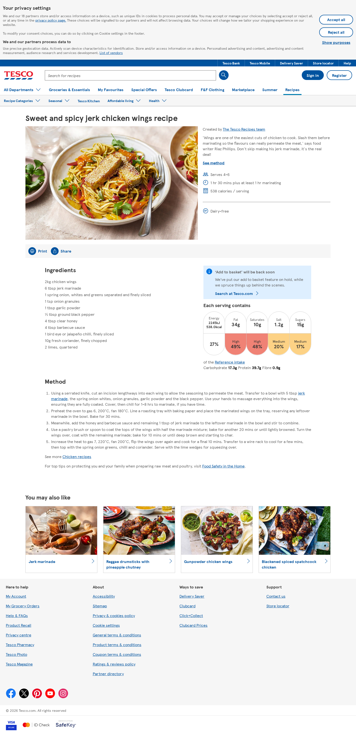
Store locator (277, 606)
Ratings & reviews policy (114, 664)
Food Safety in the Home (223, 466)
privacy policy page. (50, 20)
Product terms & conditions (117, 644)
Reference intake (230, 362)
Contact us (276, 596)
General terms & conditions (117, 635)
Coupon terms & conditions (117, 654)
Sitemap (100, 606)
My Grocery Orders (22, 606)
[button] (231, 63)
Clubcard (187, 606)
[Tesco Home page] (18, 75)
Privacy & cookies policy (114, 615)
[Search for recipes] (224, 75)
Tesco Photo (16, 654)
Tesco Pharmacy (20, 644)
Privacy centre (18, 635)
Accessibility (104, 596)
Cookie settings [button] (106, 625)
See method (213, 163)
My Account (16, 596)
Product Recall (18, 625)
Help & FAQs (17, 615)
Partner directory (108, 673)
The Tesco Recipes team (244, 129)
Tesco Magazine (19, 664)
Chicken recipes (76, 456)
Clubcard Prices (193, 625)
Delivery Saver (191, 596)
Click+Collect (191, 615)
